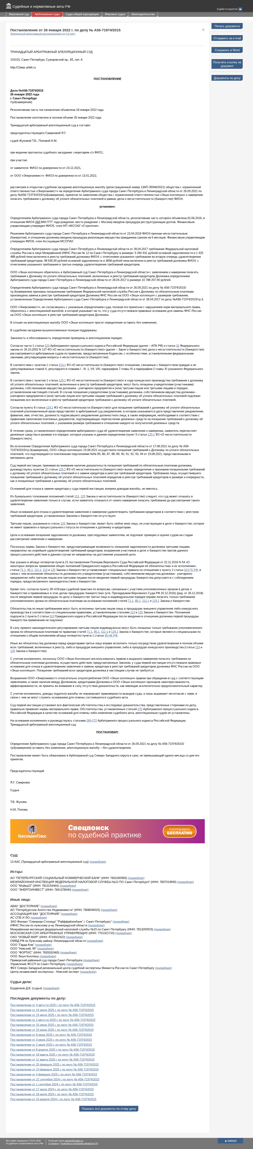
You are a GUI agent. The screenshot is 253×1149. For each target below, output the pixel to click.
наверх (230, 1140)
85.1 (30, 570)
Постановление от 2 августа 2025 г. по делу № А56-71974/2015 (52, 1020)
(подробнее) (98, 861)
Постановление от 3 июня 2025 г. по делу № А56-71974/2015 (51, 1039)
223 (47, 345)
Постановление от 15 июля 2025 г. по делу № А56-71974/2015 (52, 1015)
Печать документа (227, 26)
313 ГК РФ (191, 570)
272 (94, 720)
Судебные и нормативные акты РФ (41, 7)
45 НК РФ (111, 635)
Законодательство (143, 14)
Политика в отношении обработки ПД (79, 1143)
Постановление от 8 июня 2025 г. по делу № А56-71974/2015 (51, 1034)
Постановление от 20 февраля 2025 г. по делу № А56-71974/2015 (54, 1064)
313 (52, 616)
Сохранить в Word (227, 50)
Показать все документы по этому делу (109, 1108)
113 (76, 496)
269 (88, 720)
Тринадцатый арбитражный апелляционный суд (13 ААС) (43, 34)
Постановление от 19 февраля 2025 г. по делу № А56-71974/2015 (54, 1069)
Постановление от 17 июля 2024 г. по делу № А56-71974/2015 (52, 1089)
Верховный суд (19, 14)
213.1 (62, 365)
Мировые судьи (115, 14)
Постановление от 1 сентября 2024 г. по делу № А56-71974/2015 (54, 1084)
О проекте (53, 1143)
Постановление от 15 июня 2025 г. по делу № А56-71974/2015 (51, 1024)
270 (140, 709)
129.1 (62, 380)
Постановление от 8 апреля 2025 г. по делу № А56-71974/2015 (52, 1049)
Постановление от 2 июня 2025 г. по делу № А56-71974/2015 (51, 1044)
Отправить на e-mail (227, 38)
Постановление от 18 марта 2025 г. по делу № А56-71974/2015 (52, 1054)
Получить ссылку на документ (227, 64)
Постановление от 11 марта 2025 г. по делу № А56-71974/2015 (52, 1059)
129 (82, 496)
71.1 (23, 570)
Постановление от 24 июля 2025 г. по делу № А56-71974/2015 (52, 1010)
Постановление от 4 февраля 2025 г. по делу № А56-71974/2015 (53, 1074)
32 (177, 345)
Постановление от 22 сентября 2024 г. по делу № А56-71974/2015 (54, 1079)
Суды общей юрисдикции (82, 14)
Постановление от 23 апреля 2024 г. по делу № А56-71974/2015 (53, 1099)
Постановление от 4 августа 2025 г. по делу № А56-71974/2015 (52, 1005)
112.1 (37, 570)
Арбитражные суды (47, 14)
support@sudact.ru (74, 1140)
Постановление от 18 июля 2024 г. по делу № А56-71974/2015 (52, 1094)
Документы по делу (227, 78)
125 (62, 523)
